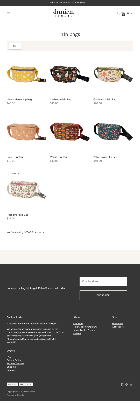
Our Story (78, 323)
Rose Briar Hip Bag (17, 214)
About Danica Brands (84, 330)
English (11, 384)
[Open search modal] (119, 13)
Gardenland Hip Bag (104, 99)
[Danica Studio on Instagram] (131, 384)
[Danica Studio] (63, 13)
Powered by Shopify (15, 395)
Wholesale (117, 323)
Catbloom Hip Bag (61, 99)
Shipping (11, 367)
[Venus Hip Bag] (70, 132)
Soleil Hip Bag (15, 157)
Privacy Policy (14, 360)
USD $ (26, 384)
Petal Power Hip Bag (105, 157)
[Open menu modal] (9, 13)
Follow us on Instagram (85, 326)
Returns (11, 370)
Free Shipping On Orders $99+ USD (70, 3)
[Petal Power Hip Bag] (113, 132)
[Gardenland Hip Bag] (113, 74)
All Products (118, 326)
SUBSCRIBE (103, 295)
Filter (13, 46)
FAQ (9, 356)
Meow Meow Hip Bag (19, 99)
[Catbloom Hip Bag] (70, 74)
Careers (77, 333)
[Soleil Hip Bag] (27, 132)
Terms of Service (15, 363)
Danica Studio (29, 392)
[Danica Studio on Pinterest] (126, 384)
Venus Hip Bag (58, 157)
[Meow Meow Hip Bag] (27, 74)
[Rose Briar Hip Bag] (27, 189)
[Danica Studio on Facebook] (122, 384)
